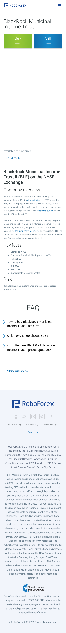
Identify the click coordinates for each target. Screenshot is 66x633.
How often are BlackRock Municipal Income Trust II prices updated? (31, 348)
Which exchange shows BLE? (27, 335)
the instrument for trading (27, 231)
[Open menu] (60, 5)
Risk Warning (32, 424)
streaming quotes (45, 210)
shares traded (33, 200)
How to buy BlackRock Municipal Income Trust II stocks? (29, 324)
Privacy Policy (14, 424)
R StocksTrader (13, 158)
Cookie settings (50, 424)
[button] (15, 5)
